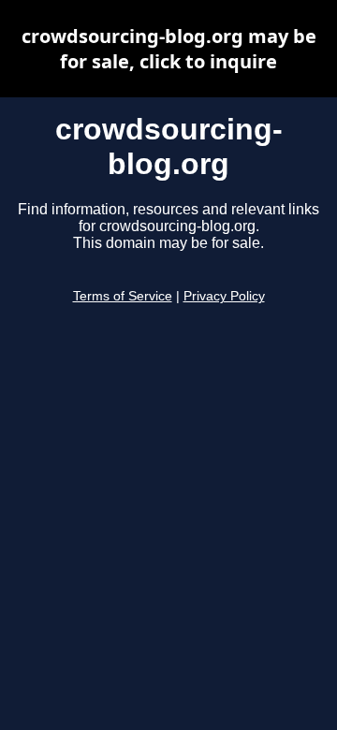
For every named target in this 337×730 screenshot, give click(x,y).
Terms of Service (122, 296)
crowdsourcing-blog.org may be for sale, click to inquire (169, 48)
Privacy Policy (224, 296)
